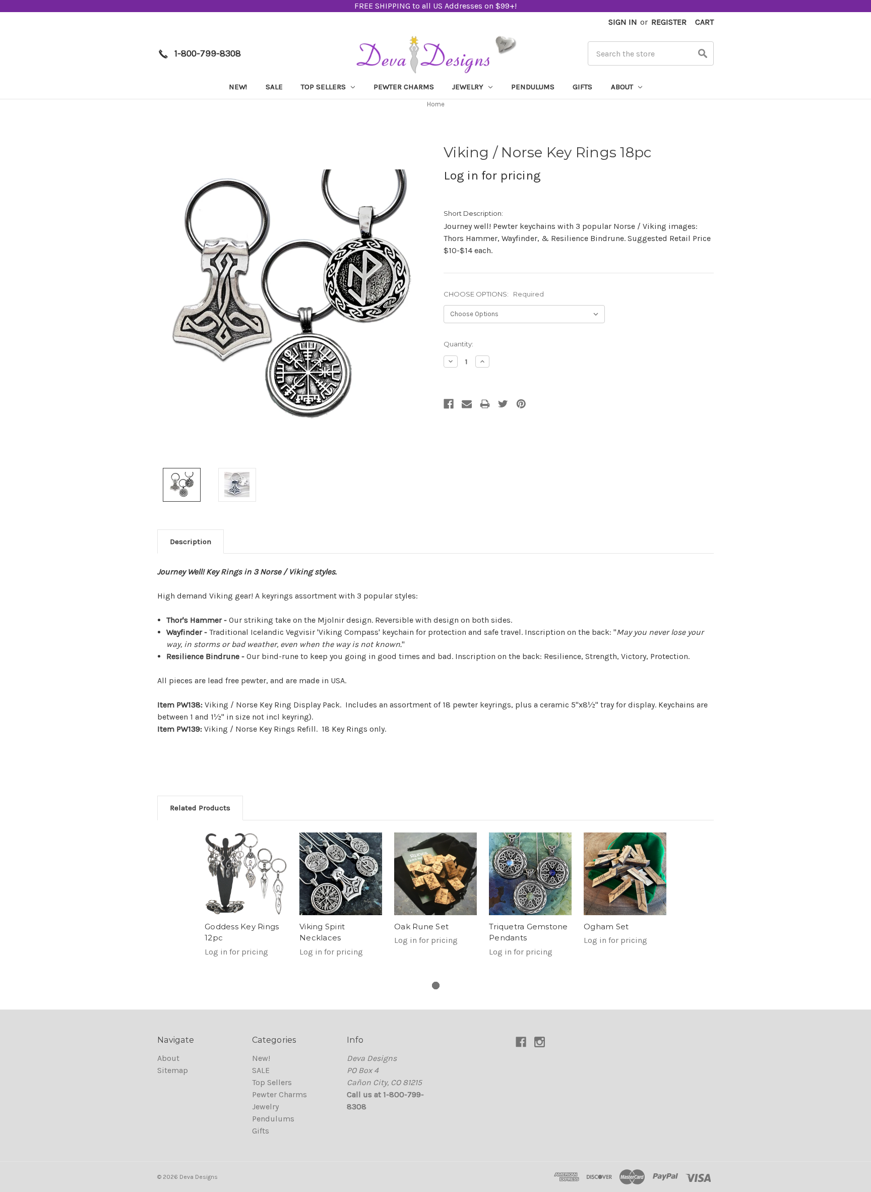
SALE (274, 86)
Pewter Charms (404, 86)
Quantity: (458, 344)
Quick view (246, 874)
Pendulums (532, 86)
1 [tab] (436, 985)
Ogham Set (606, 926)
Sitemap (172, 1070)
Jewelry (468, 86)
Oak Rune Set (421, 926)
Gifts (582, 86)
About (623, 86)
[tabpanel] (246, 901)
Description (190, 541)
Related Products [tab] (200, 807)
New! (238, 86)
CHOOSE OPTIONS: (494, 294)
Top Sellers (324, 86)
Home (436, 104)
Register (669, 22)
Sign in (622, 22)
